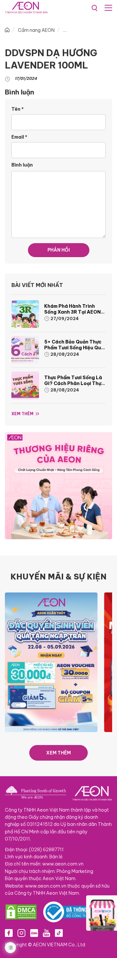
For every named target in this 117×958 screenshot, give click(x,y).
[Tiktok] (59, 933)
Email (19, 137)
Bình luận (22, 165)
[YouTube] (46, 933)
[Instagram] (21, 933)
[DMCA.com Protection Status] (21, 912)
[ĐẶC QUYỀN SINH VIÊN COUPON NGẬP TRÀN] (51, 662)
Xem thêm (22, 413)
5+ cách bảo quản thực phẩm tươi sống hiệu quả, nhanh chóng (74, 347)
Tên (17, 109)
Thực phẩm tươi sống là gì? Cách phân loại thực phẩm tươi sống (74, 383)
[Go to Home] (7, 30)
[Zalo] (34, 933)
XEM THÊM (58, 753)
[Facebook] (9, 933)
